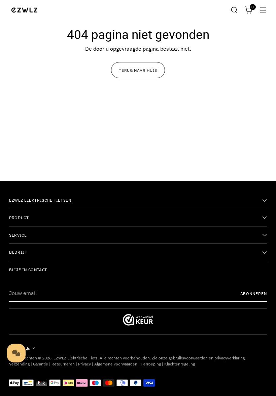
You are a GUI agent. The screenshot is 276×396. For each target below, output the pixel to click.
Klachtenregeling (179, 363)
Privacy (84, 363)
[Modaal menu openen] (263, 10)
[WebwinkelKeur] (138, 323)
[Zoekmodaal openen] (234, 10)
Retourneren (63, 363)
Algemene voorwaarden (115, 363)
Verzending (19, 363)
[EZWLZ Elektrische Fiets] (24, 10)
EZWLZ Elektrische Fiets (76, 357)
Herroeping (151, 363)
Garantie (40, 363)
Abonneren (253, 293)
